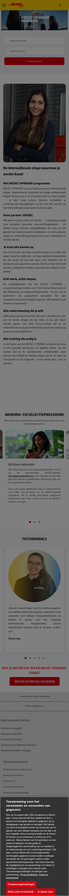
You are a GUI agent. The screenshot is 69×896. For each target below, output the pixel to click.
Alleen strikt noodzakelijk (21, 892)
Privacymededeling (29, 874)
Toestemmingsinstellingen (21, 884)
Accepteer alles (45, 892)
